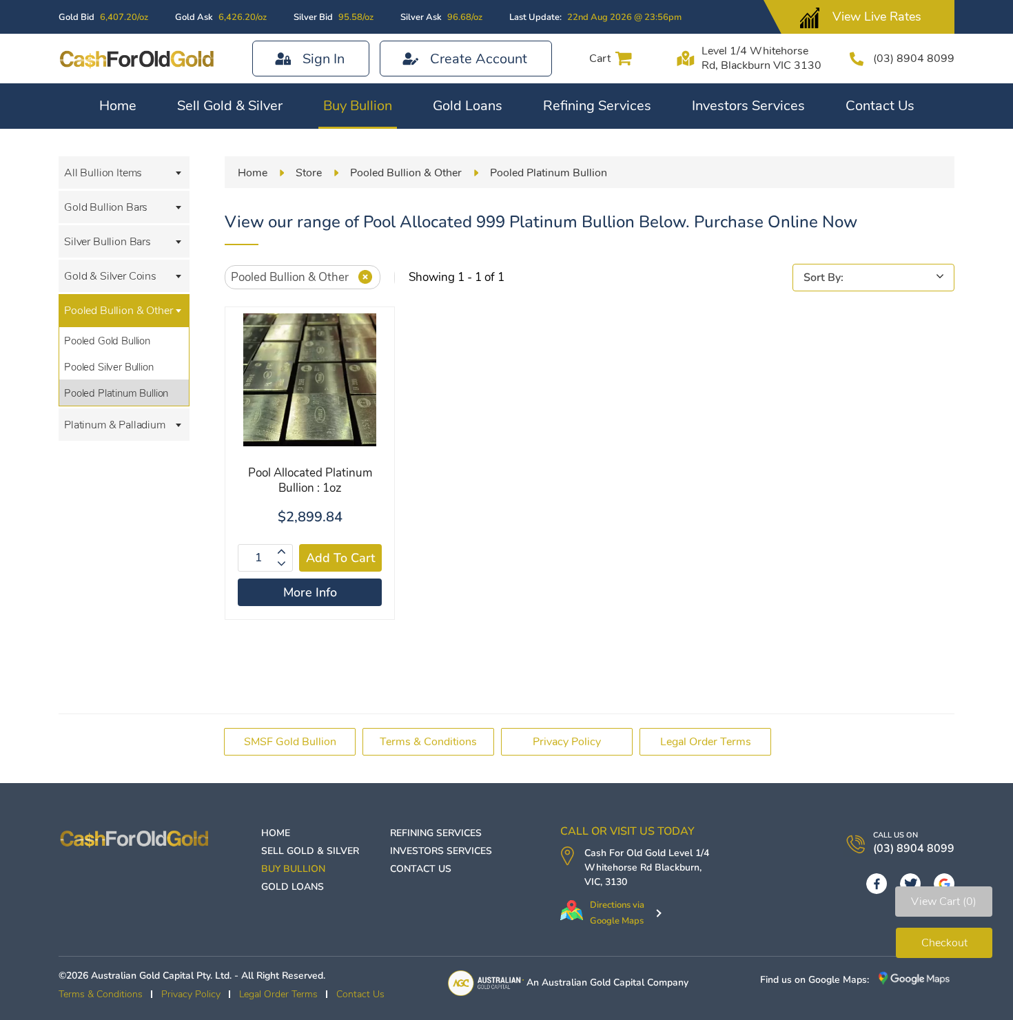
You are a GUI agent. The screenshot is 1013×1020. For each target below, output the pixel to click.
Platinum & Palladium (114, 425)
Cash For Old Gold (625, 853)
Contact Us (880, 105)
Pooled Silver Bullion (109, 367)
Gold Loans (467, 105)
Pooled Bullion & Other (118, 310)
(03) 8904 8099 (913, 58)
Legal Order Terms (705, 741)
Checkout (944, 942)
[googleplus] (944, 883)
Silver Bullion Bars (107, 241)
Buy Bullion (357, 105)
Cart (600, 58)
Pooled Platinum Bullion (116, 393)
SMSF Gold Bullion (290, 741)
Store (309, 172)
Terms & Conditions (428, 741)
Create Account (478, 59)
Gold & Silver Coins (110, 276)
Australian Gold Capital (593, 982)
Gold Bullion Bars (105, 207)
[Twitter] (910, 883)
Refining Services (597, 105)
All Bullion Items (103, 172)
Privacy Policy (567, 741)
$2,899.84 (310, 517)
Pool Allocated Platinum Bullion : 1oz (310, 480)
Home (117, 105)
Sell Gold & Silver (230, 105)
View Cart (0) (943, 901)
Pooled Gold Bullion (107, 341)
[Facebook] (876, 883)
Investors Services (748, 105)
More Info (310, 592)
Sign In (324, 59)
